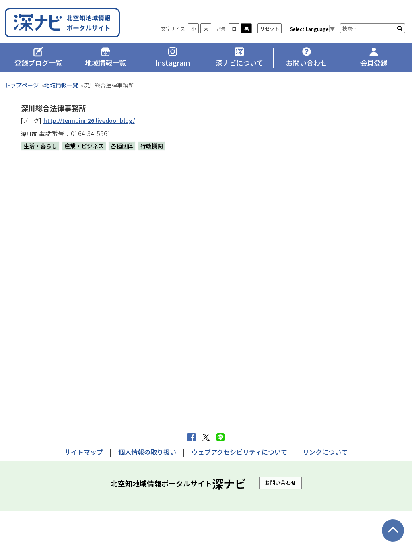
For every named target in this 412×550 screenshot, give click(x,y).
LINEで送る (220, 437)
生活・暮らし (40, 146)
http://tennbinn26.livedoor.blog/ (89, 120)
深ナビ (63, 22)
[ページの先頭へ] (393, 530)
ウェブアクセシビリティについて (239, 452)
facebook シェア (191, 437)
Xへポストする (206, 437)
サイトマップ (83, 452)
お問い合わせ (280, 482)
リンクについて (325, 452)
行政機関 (151, 146)
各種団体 (122, 146)
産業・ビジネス (84, 146)
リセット (269, 28)
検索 (400, 28)
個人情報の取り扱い (147, 452)
